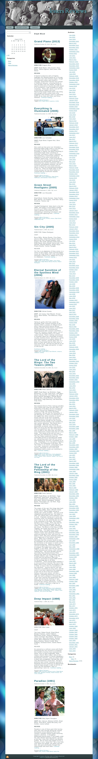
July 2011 (72, 259)
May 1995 (72, 483)
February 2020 (73, 76)
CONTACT (35, 27)
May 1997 (72, 457)
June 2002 (72, 386)
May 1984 (72, 583)
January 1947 (73, 646)
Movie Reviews (13, 65)
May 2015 (72, 184)
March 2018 (72, 121)
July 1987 (72, 559)
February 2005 (73, 347)
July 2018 (72, 112)
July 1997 (72, 455)
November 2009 (74, 280)
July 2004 (72, 351)
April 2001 (72, 406)
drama (52, 218)
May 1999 (72, 430)
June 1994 (72, 502)
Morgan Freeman (45, 672)
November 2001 (74, 400)
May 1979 (72, 602)
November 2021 (74, 47)
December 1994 (74, 493)
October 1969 (73, 626)
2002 (40, 454)
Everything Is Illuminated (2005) (46, 109)
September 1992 (74, 518)
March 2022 (72, 43)
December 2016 (74, 147)
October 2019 (73, 82)
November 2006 (74, 318)
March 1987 (72, 563)
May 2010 (72, 275)
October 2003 (73, 363)
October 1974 (73, 616)
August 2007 (73, 304)
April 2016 (72, 163)
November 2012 (74, 233)
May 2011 (72, 263)
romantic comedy (39, 352)
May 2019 (72, 92)
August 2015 (73, 178)
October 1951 (73, 644)
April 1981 (72, 597)
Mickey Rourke (53, 261)
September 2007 (74, 302)
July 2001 (72, 402)
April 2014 (72, 208)
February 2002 (73, 394)
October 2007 (73, 300)
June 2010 (72, 273)
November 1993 (74, 510)
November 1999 (74, 428)
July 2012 (72, 241)
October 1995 (73, 477)
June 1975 (72, 612)
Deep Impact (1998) (47, 598)
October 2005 (73, 333)
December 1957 (74, 642)
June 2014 (72, 204)
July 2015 (72, 180)
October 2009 (73, 282)
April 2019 (72, 94)
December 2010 (74, 265)
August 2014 (73, 200)
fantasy (44, 455)
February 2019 (73, 98)
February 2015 (73, 188)
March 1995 (72, 487)
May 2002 (72, 388)
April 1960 (72, 640)
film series (49, 455)
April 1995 (72, 485)
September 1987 (74, 555)
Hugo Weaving (38, 590)
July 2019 (72, 88)
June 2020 (72, 74)
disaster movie (51, 671)
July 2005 (72, 339)
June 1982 (72, 589)
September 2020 (74, 68)
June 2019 (72, 90)
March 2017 (72, 141)
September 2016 (74, 153)
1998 (40, 671)
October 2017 (73, 131)
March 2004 (72, 359)
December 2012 (74, 231)
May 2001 (72, 404)
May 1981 (72, 595)
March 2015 (72, 186)
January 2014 (73, 210)
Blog (9, 61)
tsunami (40, 673)
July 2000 (72, 418)
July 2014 (72, 202)
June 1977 (72, 604)
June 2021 (72, 57)
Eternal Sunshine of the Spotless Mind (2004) (47, 272)
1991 (40, 751)
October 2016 (73, 151)
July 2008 (72, 294)
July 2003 (72, 367)
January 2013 (73, 229)
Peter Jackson (47, 456)
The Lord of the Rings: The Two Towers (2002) (44, 362)
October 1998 (73, 436)
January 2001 (73, 412)
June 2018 (72, 114)
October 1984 (73, 581)
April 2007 (72, 312)
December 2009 (74, 278)
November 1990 (74, 534)
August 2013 (73, 218)
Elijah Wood (45, 101)
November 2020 (74, 66)
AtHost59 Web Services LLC (51, 757)
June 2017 (72, 137)
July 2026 (72, 35)
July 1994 (72, 500)
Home (10, 27)
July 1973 (72, 620)
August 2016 (73, 155)
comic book (37, 261)
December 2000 (74, 414)
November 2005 (74, 330)
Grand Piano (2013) (47, 41)
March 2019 (72, 96)
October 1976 (73, 608)
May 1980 (72, 599)
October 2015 (73, 174)
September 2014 (74, 198)
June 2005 (72, 341)
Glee (9, 63)
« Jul (8, 55)
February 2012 (73, 249)
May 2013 (72, 224)
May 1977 (72, 606)
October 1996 (73, 467)
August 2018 (73, 110)
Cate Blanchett (38, 589)
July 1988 (72, 551)
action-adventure (47, 454)
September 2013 (74, 216)
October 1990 (73, 536)
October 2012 (73, 235)
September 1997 (74, 451)
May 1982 (72, 591)
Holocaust (37, 177)
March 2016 (72, 165)
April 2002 (72, 390)
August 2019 (73, 86)
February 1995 (73, 489)
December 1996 (74, 463)
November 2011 (74, 253)
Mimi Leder (37, 672)
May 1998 (72, 443)
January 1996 (73, 473)
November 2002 (74, 377)
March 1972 (72, 622)
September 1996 (74, 469)
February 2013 (73, 227)
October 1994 (73, 498)
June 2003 (72, 369)
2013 (40, 101)
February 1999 (73, 434)
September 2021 (74, 51)
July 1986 (72, 565)
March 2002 (72, 392)
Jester (54, 44)
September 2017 (74, 133)
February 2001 (73, 410)
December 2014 (74, 192)
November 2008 (74, 290)
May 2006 (72, 324)
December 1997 (74, 445)
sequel (53, 456)
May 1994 (72, 504)
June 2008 (72, 296)
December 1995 (74, 475)
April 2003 (72, 373)
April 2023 (72, 39)
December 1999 (74, 426)
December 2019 (74, 78)
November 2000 (74, 416)
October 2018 (73, 106)
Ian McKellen (56, 455)
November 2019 (74, 80)
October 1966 (73, 634)
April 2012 (72, 245)
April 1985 (72, 577)
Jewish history (52, 177)
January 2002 (73, 396)
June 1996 (72, 471)
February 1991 (73, 530)
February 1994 (73, 506)
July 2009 (72, 284)
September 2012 (74, 237)
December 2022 (74, 41)
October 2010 (73, 269)
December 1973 (74, 618)
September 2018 (74, 108)
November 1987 (74, 553)
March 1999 (72, 432)
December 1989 (74, 542)
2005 (40, 176)
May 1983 (72, 587)
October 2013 (73, 214)
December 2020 (74, 64)
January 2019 (73, 100)
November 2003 (74, 361)
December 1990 (74, 532)
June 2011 (72, 261)
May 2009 (72, 286)
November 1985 (74, 571)
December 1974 (74, 614)
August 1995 (73, 479)
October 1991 (73, 524)
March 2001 (72, 408)
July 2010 (72, 271)
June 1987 (72, 561)
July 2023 (72, 37)
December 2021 (74, 45)
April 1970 (72, 624)
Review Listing (22, 27)
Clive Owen (57, 260)
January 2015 (73, 190)
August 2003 (73, 365)
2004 (40, 351)
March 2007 (72, 314)
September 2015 (74, 176)
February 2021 (73, 61)
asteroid (44, 671)
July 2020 (72, 72)
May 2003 (72, 371)
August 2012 (73, 239)
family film (56, 751)
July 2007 (72, 306)
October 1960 (73, 638)
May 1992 (72, 520)
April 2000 (72, 424)
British (48, 218)
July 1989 (72, 545)
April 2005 (72, 345)
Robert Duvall (55, 672)
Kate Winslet (52, 351)
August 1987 (73, 557)
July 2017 (72, 135)
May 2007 (72, 310)
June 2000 (72, 420)
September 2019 (74, 84)
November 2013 (74, 212)
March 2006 (72, 326)
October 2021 (73, 49)
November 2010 (74, 267)
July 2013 (72, 220)
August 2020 (73, 70)
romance (59, 351)
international (44, 177)
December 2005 (74, 328)
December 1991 (74, 522)
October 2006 (73, 320)
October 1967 (73, 632)
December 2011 (74, 251)
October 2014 (73, 196)
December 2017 (74, 127)
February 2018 (73, 123)
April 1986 (72, 569)
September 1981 (74, 593)
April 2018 (72, 118)
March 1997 (72, 461)
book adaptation (46, 176)
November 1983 (74, 585)
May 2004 (72, 355)
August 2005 (73, 337)
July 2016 (72, 157)
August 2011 (73, 257)
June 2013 (72, 222)
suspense (52, 101)
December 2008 (74, 288)
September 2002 (74, 381)
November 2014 (74, 194)
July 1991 (72, 526)
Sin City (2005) (44, 226)
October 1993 (73, 512)
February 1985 (73, 579)
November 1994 (74, 496)
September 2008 (74, 292)
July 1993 (72, 514)
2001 (40, 588)
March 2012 (72, 247)
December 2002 (74, 375)
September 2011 (74, 255)
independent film (38, 219)
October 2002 (73, 379)
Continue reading (47, 97)
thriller (57, 101)
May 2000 (72, 422)
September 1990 (74, 538)
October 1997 (73, 449)
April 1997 (72, 459)
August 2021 (73, 53)
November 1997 (74, 447)
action (44, 218)
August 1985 (73, 573)
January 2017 (73, 145)
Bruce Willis (49, 260)
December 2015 (74, 170)
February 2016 (73, 167)
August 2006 (73, 322)
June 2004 (72, 353)
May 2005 (72, 343)
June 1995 (72, 481)
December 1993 (74, 508)
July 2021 (72, 55)
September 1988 (74, 549)
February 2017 (73, 143)
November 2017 (74, 129)
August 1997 (73, 453)
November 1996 (74, 465)
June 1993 (72, 516)
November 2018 (74, 104)
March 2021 (72, 59)
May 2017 (72, 139)
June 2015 (72, 182)
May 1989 (72, 547)
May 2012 (72, 243)
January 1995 (73, 491)
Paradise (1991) (44, 680)
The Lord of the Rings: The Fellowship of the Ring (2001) (46, 468)
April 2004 (72, 357)
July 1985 (72, 575)
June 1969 (72, 628)
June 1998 (72, 441)
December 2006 (74, 316)
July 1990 (72, 540)
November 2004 (74, 349)
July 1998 (72, 439)
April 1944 (72, 650)
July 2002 (72, 383)
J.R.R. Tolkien (38, 456)
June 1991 (72, 528)
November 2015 (74, 172)
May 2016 (72, 161)
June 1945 (72, 648)
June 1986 (72, 567)
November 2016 (74, 149)
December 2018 (74, 102)
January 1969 (73, 630)
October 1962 (73, 636)
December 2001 (74, 398)
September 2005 (74, 335)
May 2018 (72, 116)
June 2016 (72, 159)
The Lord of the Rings (46, 591)
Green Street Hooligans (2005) (45, 186)
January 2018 (73, 125)
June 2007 (72, 308)
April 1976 (72, 610)
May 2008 (72, 298)
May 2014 (72, 206)
